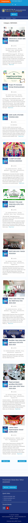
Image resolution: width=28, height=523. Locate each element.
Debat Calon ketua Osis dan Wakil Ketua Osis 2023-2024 (16, 301)
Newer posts (22, 461)
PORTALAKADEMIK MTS (9, 498)
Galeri (14, 170)
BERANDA (8, 50)
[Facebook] (12, 4)
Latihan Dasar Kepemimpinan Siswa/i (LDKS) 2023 (16, 430)
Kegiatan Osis (14, 264)
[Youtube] (15, 4)
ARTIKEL (20, 48)
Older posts (5, 461)
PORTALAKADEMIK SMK (9, 496)
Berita (12, 50)
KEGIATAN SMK (18, 50)
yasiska (14, 45)
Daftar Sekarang (9, 487)
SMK (19, 51)
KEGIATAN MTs (18, 96)
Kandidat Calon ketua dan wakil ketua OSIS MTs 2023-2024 (17, 342)
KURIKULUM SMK (12, 51)
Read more (11, 64)
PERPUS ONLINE (7, 500)
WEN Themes (18, 521)
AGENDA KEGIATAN (12, 48)
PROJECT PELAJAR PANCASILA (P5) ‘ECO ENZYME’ (16, 204)
